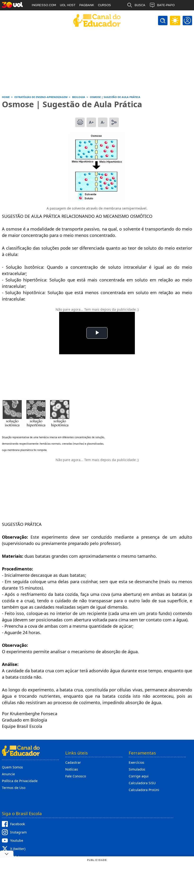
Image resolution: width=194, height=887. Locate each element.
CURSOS (104, 5)
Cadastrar (73, 762)
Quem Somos (12, 767)
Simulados (137, 769)
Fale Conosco (75, 776)
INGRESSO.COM (44, 5)
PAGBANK (86, 5)
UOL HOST (67, 5)
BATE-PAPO (166, 5)
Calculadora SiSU (142, 783)
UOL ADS (38, 15)
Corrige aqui (139, 776)
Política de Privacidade (20, 781)
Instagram (18, 832)
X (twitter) (17, 848)
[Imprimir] (80, 122)
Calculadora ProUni (144, 790)
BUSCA (140, 5)
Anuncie (8, 774)
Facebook (17, 824)
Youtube (16, 840)
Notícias (71, 769)
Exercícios (136, 762)
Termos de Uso (13, 787)
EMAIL (139, 15)
